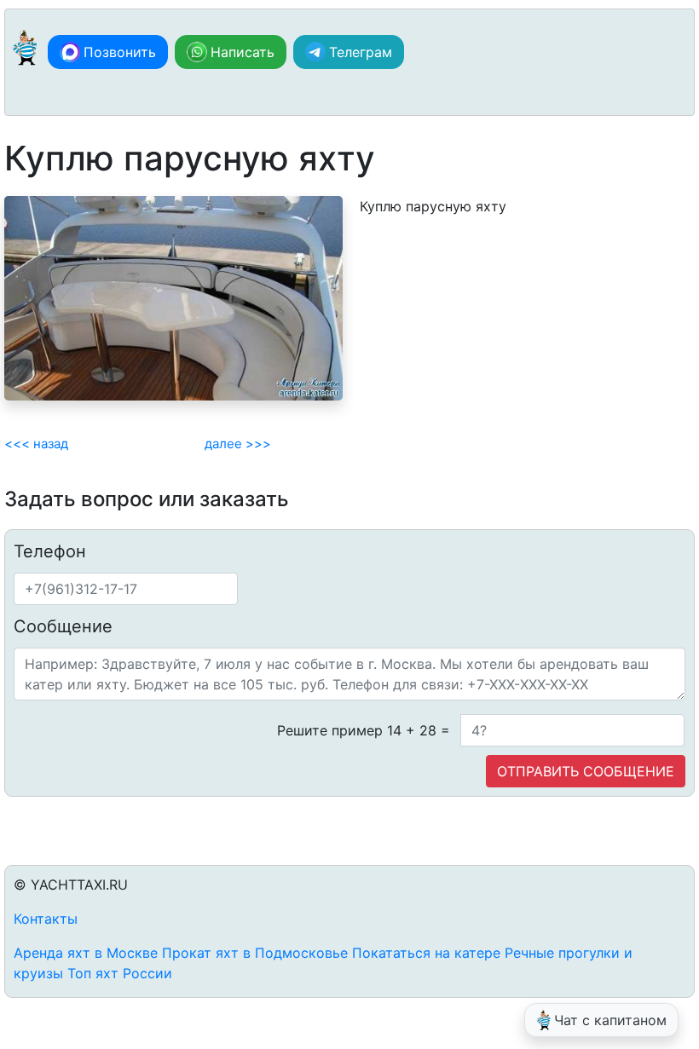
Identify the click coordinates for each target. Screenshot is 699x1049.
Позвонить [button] (120, 52)
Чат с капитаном (610, 1020)
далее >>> (238, 443)
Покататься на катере (426, 952)
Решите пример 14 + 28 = (363, 730)
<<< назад (36, 443)
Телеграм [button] (360, 52)
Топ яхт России (119, 973)
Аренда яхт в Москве (86, 952)
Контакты (46, 918)
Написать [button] (242, 52)
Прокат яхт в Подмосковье (255, 952)
